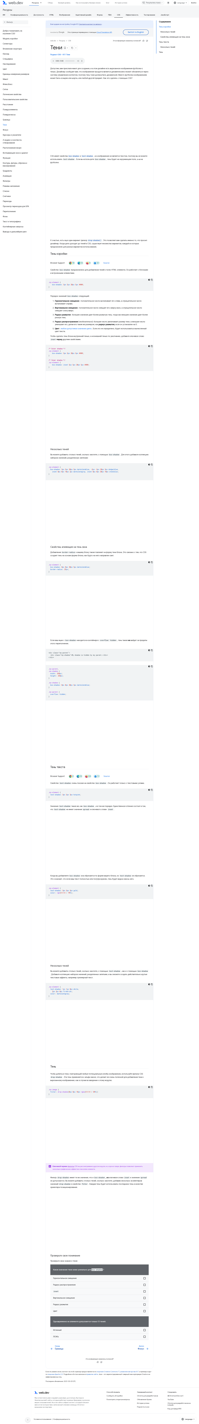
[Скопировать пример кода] (152, 279)
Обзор (50, 3)
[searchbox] (15, 22)
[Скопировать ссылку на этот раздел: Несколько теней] (71, 449)
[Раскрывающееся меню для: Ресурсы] (42, 2)
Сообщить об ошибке (115, 1396)
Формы (100, 15)
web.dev (53, 41)
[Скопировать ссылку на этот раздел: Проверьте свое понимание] (82, 1255)
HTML (51, 15)
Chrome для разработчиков (147, 1396)
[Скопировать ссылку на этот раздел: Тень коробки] (69, 254)
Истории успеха (121, 3)
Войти (193, 3)
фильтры (71, 1166)
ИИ (4, 15)
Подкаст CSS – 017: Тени (60, 55)
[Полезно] (143, 41)
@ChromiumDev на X (175, 1396)
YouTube (171, 1399)
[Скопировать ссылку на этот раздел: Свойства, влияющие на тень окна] (89, 547)
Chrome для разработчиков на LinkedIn (179, 1404)
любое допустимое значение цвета (76, 328)
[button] (99, 1278)
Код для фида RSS (174, 1409)
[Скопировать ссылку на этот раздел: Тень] (58, 1066)
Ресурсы (35, 3)
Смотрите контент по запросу (90, 24)
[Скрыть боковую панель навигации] (27, 1420)
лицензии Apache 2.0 (55, 1374)
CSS (118, 15)
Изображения (64, 15)
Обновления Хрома (144, 1399)
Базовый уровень (64, 3)
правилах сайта (92, 1374)
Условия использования (42, 1419)
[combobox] (152, 3)
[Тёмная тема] (149, 279)
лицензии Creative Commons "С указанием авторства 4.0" (118, 1372)
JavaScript (165, 15)
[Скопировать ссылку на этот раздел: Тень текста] (67, 767)
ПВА (109, 15)
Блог (107, 3)
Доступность (39, 15)
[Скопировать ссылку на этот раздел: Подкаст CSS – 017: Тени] (72, 54)
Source (106, 263)
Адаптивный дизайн (83, 15)
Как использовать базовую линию (88, 3)
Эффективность (132, 15)
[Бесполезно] (147, 41)
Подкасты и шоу (143, 1407)
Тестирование (149, 15)
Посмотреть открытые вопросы (118, 1399)
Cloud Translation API (104, 32)
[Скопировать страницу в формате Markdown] (72, 48)
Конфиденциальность (19, 15)
